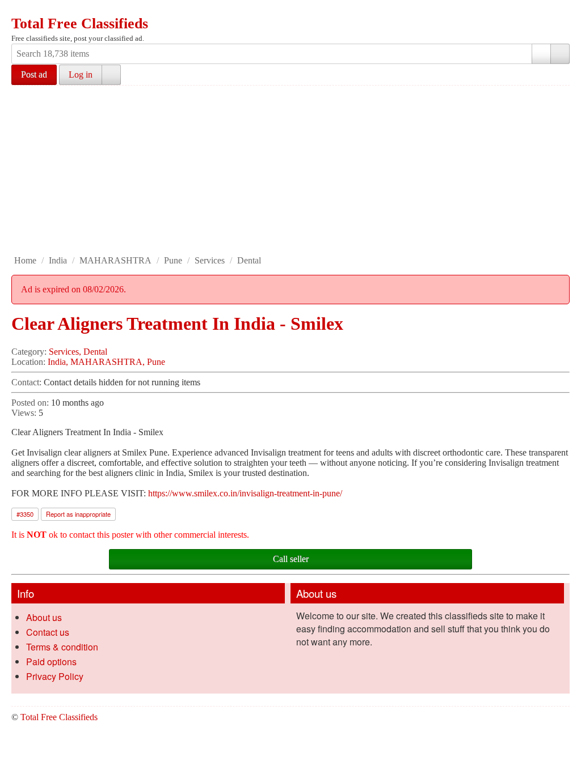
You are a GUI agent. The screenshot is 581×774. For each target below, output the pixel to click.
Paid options (51, 661)
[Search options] (541, 54)
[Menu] (21, 10)
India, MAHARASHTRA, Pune (106, 362)
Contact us (47, 632)
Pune (173, 260)
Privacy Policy (54, 676)
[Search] (560, 54)
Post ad (34, 74)
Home (25, 260)
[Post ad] (42, 10)
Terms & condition (62, 646)
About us (44, 617)
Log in (80, 74)
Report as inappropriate (78, 513)
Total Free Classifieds (79, 23)
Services (210, 260)
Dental (249, 260)
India (58, 260)
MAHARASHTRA (115, 260)
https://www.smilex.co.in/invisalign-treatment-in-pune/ (245, 493)
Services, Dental (78, 351)
